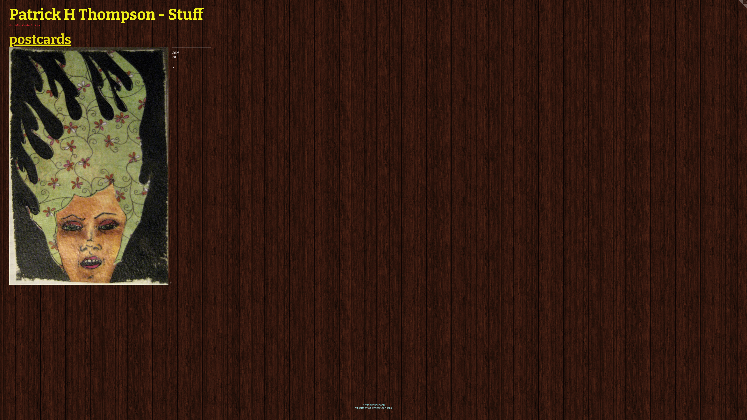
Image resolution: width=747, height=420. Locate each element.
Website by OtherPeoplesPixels (373, 408)
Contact (27, 25)
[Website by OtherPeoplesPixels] (739, 8)
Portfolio (14, 25)
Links (37, 25)
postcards (40, 39)
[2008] (88, 166)
